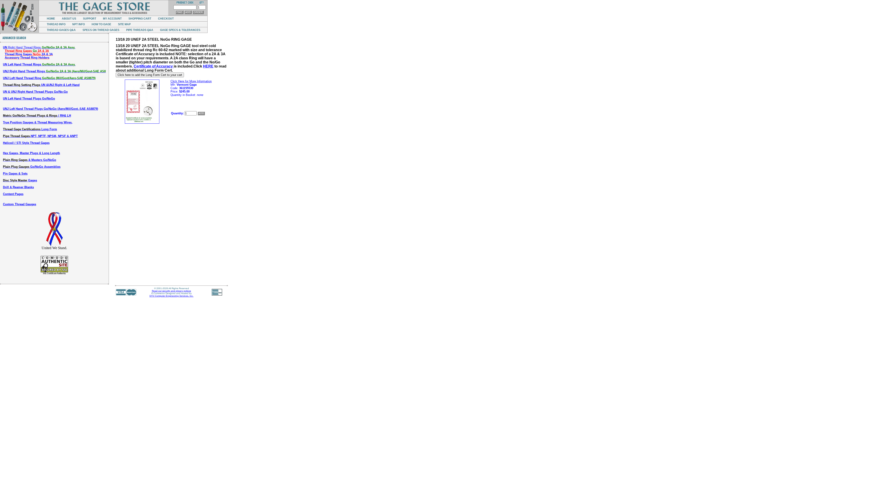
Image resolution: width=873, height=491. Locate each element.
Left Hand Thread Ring (49, 78)
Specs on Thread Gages (101, 30)
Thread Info (56, 24)
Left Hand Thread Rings (39, 64)
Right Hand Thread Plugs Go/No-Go (35, 91)
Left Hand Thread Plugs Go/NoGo (29, 98)
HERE (208, 66)
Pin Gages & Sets (15, 173)
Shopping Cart (139, 18)
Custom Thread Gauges (19, 204)
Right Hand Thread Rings (39, 47)
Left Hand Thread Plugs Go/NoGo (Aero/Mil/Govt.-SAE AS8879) (50, 108)
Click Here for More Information (191, 81)
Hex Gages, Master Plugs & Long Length (31, 153)
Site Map (124, 24)
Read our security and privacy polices (171, 291)
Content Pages (13, 194)
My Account (112, 18)
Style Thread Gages (26, 143)
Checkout (166, 18)
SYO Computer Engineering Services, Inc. (171, 296)
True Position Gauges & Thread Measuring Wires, (38, 122)
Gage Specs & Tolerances (180, 30)
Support (89, 18)
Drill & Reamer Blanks (18, 187)
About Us (69, 18)
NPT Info (78, 24)
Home (51, 18)
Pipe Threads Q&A (139, 30)
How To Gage (101, 24)
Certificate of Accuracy (154, 66)
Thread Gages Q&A (61, 30)
